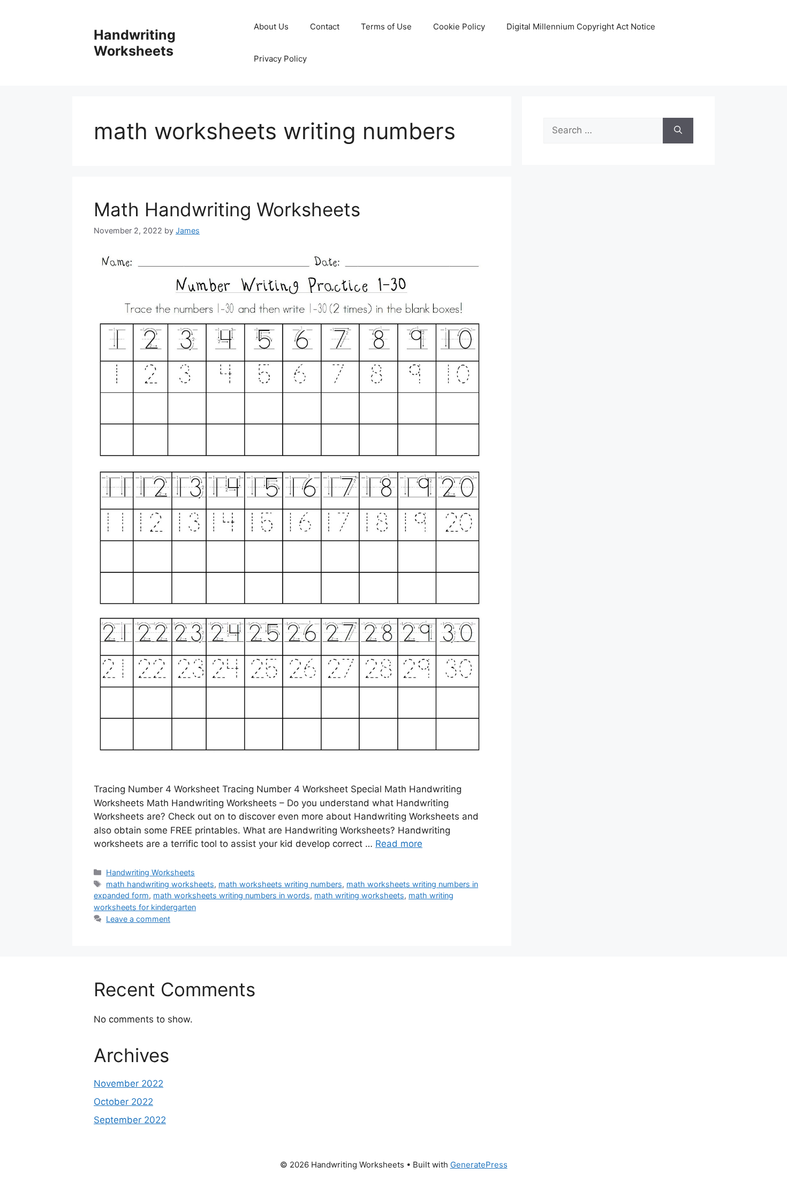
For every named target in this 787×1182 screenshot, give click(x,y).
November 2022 (128, 1083)
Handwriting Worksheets (135, 43)
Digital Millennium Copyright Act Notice (580, 26)
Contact (324, 26)
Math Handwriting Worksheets (227, 209)
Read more (398, 843)
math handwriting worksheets (160, 884)
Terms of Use (386, 26)
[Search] (678, 130)
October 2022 (123, 1101)
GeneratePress (479, 1165)
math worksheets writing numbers (280, 884)
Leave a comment (138, 918)
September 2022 (130, 1120)
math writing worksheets (359, 895)
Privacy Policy (280, 59)
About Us (271, 26)
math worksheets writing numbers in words (231, 895)
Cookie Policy (459, 26)
